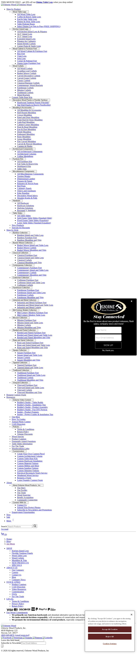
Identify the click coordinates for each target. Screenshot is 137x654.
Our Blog (16, 417)
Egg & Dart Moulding (26, 129)
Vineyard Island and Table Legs (30, 387)
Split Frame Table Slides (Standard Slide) (34, 218)
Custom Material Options (27, 463)
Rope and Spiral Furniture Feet (30, 343)
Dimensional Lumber (26, 179)
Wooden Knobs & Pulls (27, 198)
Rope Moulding (24, 137)
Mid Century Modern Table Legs (31, 315)
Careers (15, 572)
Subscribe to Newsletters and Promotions (34, 510)
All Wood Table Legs (26, 14)
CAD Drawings (18, 424)
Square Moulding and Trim (28, 360)
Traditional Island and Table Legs (31, 375)
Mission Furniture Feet (26, 320)
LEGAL (10, 599)
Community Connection (27, 500)
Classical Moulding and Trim (29, 262)
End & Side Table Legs (27, 19)
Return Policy (23, 432)
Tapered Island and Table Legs (30, 367)
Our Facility (22, 490)
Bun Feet (21, 54)
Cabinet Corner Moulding (28, 124)
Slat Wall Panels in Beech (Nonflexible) (34, 105)
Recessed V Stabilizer (26, 210)
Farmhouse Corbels (25, 88)
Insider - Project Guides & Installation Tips (35, 414)
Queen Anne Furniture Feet (28, 63)
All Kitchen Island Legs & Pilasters (32, 31)
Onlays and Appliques (26, 191)
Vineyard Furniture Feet (27, 385)
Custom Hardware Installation (29, 461)
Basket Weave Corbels (26, 73)
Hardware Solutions (25, 205)
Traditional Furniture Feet (28, 373)
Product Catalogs (19, 439)
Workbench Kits (24, 166)
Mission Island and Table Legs (30, 323)
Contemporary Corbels (26, 272)
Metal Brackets (23, 95)
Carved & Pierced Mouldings (29, 144)
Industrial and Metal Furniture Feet (31, 302)
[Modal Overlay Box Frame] (109, 327)
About (9, 482)
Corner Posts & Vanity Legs (29, 46)
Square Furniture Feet (26, 353)
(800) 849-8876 (7, 635)
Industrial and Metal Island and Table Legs (35, 305)
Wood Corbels (18, 558)
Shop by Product (13, 9)
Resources (10, 397)
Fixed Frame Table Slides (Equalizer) (33, 220)
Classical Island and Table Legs (30, 258)
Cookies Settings (110, 644)
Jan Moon (10, 544)
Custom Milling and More (28, 466)
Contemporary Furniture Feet (29, 268)
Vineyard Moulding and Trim (29, 392)
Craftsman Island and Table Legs (31, 282)
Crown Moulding (24, 115)
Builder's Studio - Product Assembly (32, 407)
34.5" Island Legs (24, 34)
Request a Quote (24, 478)
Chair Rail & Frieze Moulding (30, 120)
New (8, 515)
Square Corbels (23, 357)
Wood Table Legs (19, 555)
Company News (19, 579)
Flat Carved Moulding (26, 141)
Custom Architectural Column (29, 456)
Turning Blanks (23, 176)
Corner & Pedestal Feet (27, 61)
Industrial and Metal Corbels (29, 307)
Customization (18, 592)
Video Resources (19, 589)
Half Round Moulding (26, 112)
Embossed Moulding (26, 134)
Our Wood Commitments (17, 612)
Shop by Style (12, 230)
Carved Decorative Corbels (28, 76)
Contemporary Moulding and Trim (31, 275)
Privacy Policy (18, 604)
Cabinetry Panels (24, 188)
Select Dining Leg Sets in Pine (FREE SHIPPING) (38, 26)
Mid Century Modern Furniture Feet (32, 312)
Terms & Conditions (25, 429)
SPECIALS (17, 565)
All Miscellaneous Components (30, 174)
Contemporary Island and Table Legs (32, 270)
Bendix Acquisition (25, 497)
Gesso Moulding (24, 139)
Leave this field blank (10, 640)
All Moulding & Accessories (29, 110)
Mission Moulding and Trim (29, 327)
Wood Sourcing (23, 495)
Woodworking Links (20, 448)
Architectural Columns (26, 154)
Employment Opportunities (23, 512)
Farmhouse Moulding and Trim (30, 297)
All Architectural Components (29, 151)
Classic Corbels (23, 80)
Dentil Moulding (24, 132)
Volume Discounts (25, 434)
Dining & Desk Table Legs (28, 21)
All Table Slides (24, 215)
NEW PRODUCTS (20, 563)
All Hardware (23, 203)
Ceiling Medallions (25, 156)
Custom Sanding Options (27, 468)
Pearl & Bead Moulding (27, 127)
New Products (18, 225)
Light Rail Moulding (26, 122)
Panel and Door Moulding (28, 117)
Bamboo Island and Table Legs (30, 235)
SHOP (9, 548)
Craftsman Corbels (25, 285)
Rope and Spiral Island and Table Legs (33, 345)
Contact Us (22, 505)
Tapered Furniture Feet (26, 365)
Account (4, 529)
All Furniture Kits (24, 161)
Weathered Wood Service (28, 475)
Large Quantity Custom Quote (30, 480)
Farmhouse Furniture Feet (28, 290)
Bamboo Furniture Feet (27, 238)
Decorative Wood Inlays (27, 195)
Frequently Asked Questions (24, 441)
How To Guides (18, 419)
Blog (8, 541)
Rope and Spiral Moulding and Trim (32, 347)
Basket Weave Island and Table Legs (32, 245)
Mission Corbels (24, 90)
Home (9, 539)
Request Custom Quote (16, 395)
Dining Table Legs (44, 2)
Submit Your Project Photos (28, 507)
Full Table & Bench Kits (27, 164)
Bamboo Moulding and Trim (29, 240)
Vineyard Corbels (24, 390)
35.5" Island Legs (24, 36)
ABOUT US (11, 567)
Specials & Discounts (21, 228)
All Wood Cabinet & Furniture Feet (32, 51)
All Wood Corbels (25, 68)
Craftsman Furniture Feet (27, 280)
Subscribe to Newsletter (11, 643)
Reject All (110, 637)
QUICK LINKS (13, 582)
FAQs (14, 594)
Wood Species (18, 436)
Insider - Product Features (28, 412)
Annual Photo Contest (21, 422)
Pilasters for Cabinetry (26, 41)
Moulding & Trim (19, 560)
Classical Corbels (24, 260)
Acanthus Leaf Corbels (27, 71)
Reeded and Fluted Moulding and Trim (33, 337)
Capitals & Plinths (24, 146)
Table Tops (21, 169)
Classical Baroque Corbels (28, 83)
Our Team (21, 493)
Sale (8, 517)
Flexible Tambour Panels (22, 553)
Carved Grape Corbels (26, 78)
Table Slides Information (22, 444)
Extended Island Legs (26, 39)
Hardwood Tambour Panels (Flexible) (33, 102)
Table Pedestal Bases (26, 24)
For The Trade (18, 446)
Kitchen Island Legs (20, 551)
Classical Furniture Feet (27, 255)
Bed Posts (21, 186)
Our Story (21, 488)
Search (4, 526)
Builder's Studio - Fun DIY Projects (32, 410)
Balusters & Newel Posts (27, 183)
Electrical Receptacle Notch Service (32, 473)
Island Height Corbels (26, 43)
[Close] (131, 615)
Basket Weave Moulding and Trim (31, 250)
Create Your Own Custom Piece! (31, 454)
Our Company (18, 570)
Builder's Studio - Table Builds (30, 402)
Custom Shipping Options (28, 470)
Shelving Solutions (25, 208)
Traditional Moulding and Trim (30, 380)
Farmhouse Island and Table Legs (31, 292)
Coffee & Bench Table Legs (29, 17)
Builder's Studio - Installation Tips (31, 405)
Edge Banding (23, 193)
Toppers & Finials (24, 181)
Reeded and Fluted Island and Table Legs (34, 335)
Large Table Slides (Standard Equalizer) (34, 223)
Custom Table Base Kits (22, 97)
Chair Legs (21, 56)
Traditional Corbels (25, 92)
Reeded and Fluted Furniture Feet (31, 333)
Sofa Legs (21, 58)
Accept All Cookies (110, 629)
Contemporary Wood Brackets (30, 85)
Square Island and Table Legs (29, 355)
